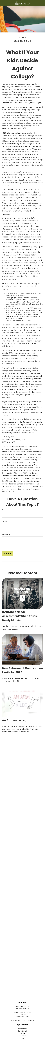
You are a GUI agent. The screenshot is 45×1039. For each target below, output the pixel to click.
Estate (22, 1033)
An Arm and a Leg (14, 720)
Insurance (22, 1036)
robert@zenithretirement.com (22, 1020)
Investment (22, 1031)
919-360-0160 (25, 1006)
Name (4, 509)
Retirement (22, 1029)
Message (6, 534)
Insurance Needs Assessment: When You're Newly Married (20, 616)
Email (4, 522)
